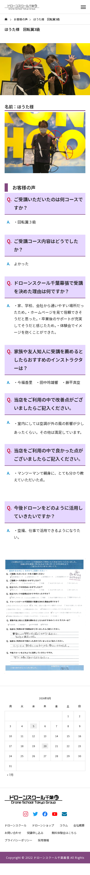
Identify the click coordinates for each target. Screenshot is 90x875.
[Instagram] (25, 813)
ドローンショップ (43, 825)
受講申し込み (35, 833)
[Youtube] (54, 813)
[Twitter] (35, 813)
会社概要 (78, 825)
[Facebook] (45, 813)
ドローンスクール (16, 825)
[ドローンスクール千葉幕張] (22, 7)
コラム (64, 825)
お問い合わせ (13, 833)
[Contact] (64, 813)
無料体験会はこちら (64, 833)
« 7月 (10, 775)
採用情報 (43, 840)
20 (45, 746)
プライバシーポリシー (18, 840)
